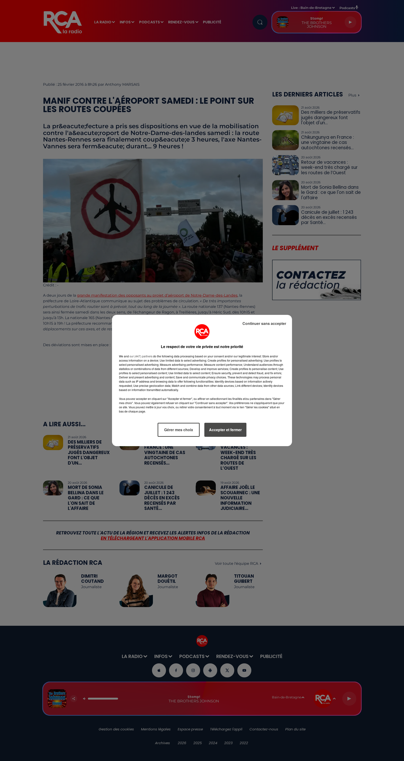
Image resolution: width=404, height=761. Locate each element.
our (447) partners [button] (141, 356)
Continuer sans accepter (264, 323)
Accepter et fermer (225, 429)
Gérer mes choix (178, 429)
